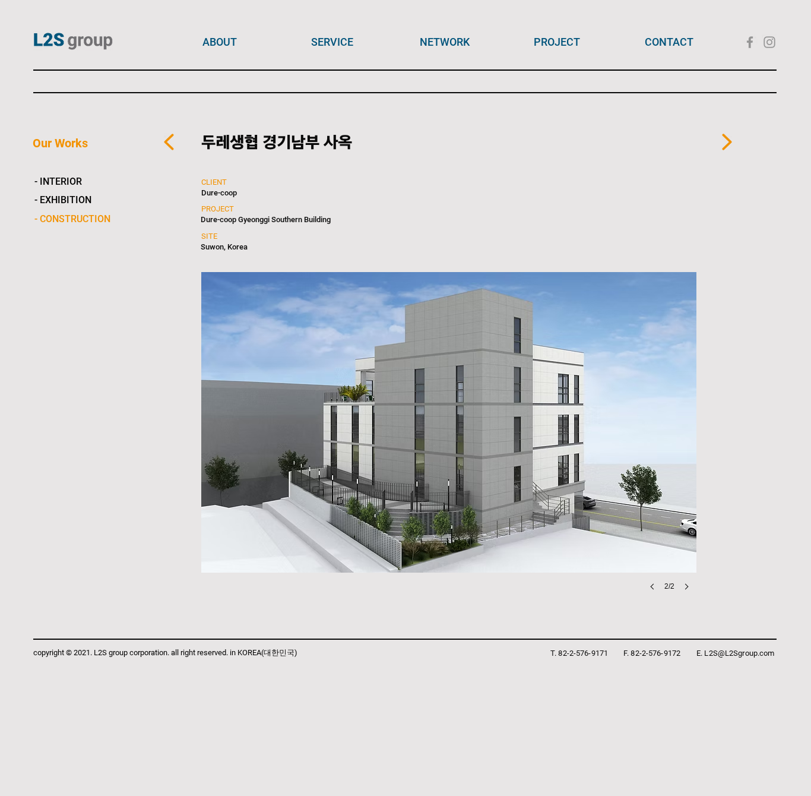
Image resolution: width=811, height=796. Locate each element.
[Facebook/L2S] (750, 42)
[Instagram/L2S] (769, 42)
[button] (448, 443)
